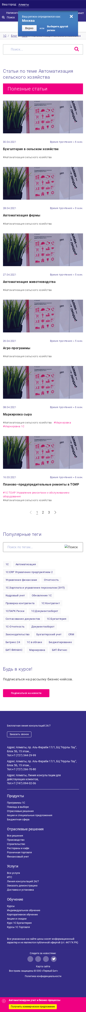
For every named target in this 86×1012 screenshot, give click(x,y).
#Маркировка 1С (13, 426)
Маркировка (37, 649)
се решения (15, 835)
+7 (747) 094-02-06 (24, 783)
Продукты (15, 796)
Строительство (16, 844)
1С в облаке (34, 642)
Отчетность (51, 579)
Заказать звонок (19, 734)
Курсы (11, 906)
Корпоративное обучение (22, 914)
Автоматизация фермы (21, 215)
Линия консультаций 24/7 (23, 881)
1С (7, 564)
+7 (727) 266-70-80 (24, 769)
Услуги (12, 866)
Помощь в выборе (18, 806)
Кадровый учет (15, 595)
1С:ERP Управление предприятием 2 (29, 572)
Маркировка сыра (17, 414)
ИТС (9, 877)
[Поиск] (71, 547)
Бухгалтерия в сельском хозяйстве (31, 149)
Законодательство (18, 634)
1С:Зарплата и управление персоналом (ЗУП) (35, 587)
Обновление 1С (42, 595)
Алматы (23, 4)
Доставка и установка (20, 889)
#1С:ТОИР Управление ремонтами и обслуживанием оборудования (36, 494)
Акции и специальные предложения (29, 815)
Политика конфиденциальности (43, 976)
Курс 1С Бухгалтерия (19, 922)
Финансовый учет (18, 856)
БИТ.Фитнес (59, 649)
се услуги (13, 872)
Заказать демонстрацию (22, 885)
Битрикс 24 (13, 642)
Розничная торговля (19, 852)
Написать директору (19, 12)
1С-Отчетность (15, 626)
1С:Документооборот (44, 611)
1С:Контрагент (50, 603)
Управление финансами (21, 579)
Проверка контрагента (20, 603)
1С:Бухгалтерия (56, 618)
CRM (71, 634)
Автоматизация (26, 564)
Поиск (11, 17)
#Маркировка (62, 422)
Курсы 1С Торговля (18, 927)
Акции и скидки (17, 918)
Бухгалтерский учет (49, 634)
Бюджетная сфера (18, 819)
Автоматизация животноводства (29, 282)
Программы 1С (16, 802)
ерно (29, 28)
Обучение (15, 899)
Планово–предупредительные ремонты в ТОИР (41, 484)
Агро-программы (16, 348)
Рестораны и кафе (18, 848)
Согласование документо (23, 618)
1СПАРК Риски (15, 611)
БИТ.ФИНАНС (14, 649)
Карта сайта (43, 966)
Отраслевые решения (20, 811)
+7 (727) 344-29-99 (24, 755)
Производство (15, 839)
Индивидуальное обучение (23, 910)
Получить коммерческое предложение (33, 1006)
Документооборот (42, 626)
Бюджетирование (60, 642)
